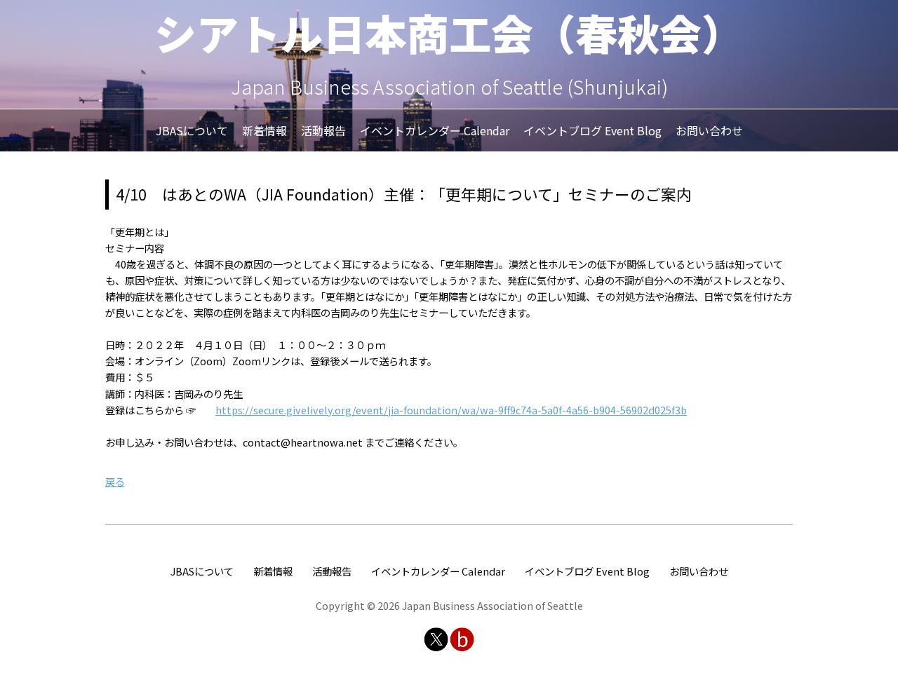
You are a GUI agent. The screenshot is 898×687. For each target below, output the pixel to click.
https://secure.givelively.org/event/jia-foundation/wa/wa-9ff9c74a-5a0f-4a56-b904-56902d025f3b (451, 409)
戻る (115, 481)
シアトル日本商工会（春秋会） (449, 31)
